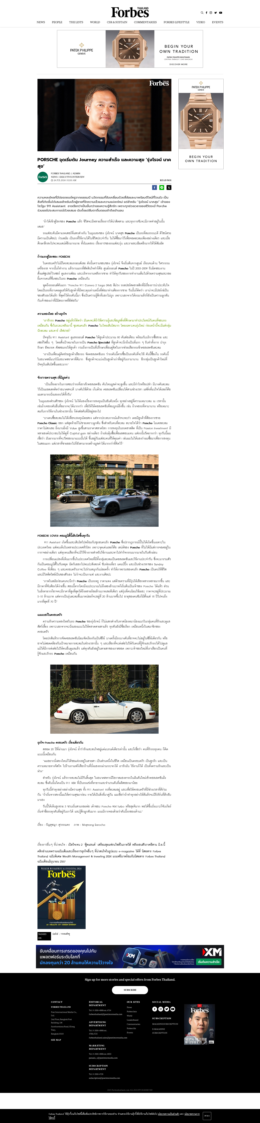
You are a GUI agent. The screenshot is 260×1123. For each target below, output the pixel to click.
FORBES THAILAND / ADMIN (65, 173)
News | (55, 177)
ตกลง (207, 1116)
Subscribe (130, 990)
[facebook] (154, 188)
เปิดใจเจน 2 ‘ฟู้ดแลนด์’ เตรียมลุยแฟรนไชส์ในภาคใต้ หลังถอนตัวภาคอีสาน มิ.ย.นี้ (116, 844)
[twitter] (169, 188)
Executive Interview (71, 177)
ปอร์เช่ (55, 934)
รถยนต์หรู (65, 934)
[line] (161, 188)
